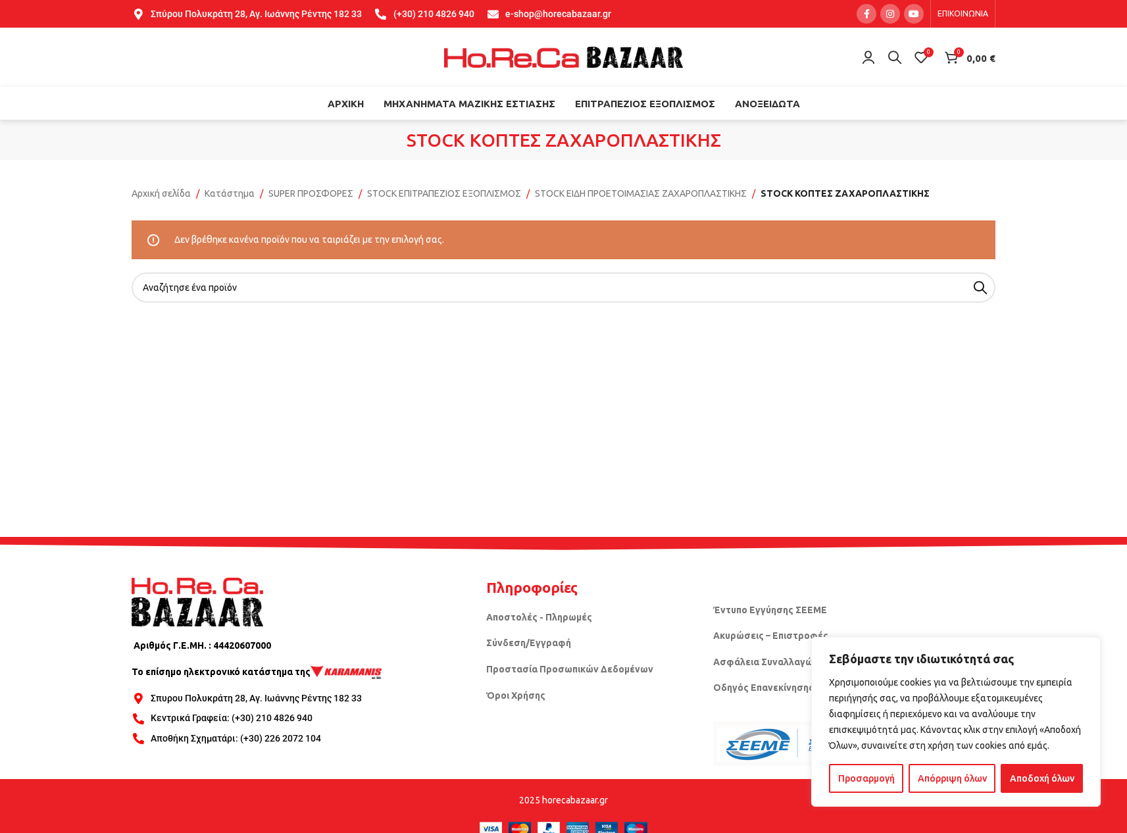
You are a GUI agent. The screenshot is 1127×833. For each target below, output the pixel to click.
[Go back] (390, 140)
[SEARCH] (980, 287)
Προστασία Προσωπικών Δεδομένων (569, 669)
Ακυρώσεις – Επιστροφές (770, 635)
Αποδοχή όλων (1042, 778)
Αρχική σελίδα (161, 193)
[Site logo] (564, 56)
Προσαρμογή (866, 778)
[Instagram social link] (890, 14)
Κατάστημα (230, 193)
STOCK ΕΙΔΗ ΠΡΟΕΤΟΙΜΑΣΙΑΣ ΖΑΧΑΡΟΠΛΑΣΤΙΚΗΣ (641, 193)
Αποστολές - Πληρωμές (539, 617)
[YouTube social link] (914, 14)
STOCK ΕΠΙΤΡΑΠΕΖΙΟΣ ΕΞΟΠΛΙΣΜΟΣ (444, 193)
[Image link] (197, 601)
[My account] (868, 57)
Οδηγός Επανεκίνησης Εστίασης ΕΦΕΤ (800, 687)
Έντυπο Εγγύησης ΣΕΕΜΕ (770, 610)
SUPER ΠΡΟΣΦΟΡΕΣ (310, 193)
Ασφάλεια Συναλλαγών (765, 662)
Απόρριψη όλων (952, 778)
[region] (956, 722)
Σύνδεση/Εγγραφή (528, 643)
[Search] (895, 57)
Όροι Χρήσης (515, 695)
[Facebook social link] (866, 14)
